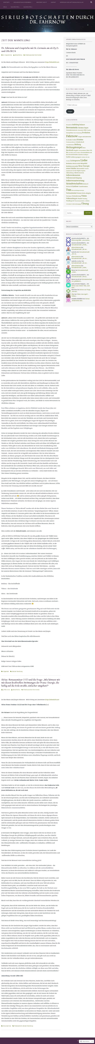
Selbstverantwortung (75, 180)
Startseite (6, 2)
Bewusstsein (71, 127)
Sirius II (85, 184)
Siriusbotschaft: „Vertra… (79, 276)
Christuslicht (80, 130)
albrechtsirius (18, 55)
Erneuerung (79, 132)
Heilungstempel (74, 147)
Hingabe (75, 150)
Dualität (89, 130)
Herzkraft (69, 150)
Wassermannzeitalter (80, 201)
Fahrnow (72, 136)
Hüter (88, 150)
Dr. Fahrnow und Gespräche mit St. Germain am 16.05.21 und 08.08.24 (29, 50)
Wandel (80, 198)
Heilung (77, 144)
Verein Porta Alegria (84, 193)
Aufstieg (75, 124)
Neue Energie (84, 166)
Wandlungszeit (70, 201)
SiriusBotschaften (74, 183)
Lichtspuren (75, 160)
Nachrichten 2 (27, 7)
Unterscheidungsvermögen (78, 190)
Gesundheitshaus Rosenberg (22, 2)
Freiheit (74, 140)
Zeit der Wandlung (17, 671)
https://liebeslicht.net (52, 62)
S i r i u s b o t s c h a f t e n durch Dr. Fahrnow (47, 19)
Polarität (86, 168)
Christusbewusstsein (71, 130)
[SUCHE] (91, 2)
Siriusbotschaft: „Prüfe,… (80, 245)
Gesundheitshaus (70, 144)
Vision (84, 195)
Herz (84, 147)
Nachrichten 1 (15, 7)
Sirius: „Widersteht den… (81, 299)
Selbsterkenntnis (73, 175)
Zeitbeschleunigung (76, 204)
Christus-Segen (83, 128)
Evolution (86, 132)
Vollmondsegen (71, 198)
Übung (85, 203)
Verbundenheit (71, 193)
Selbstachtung (70, 173)
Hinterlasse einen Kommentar (33, 55)
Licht (68, 157)
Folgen (70, 111)
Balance (82, 125)
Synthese (75, 186)
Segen (79, 170)
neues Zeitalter (71, 168)
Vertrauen (69, 196)
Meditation (69, 163)
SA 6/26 (74, 170)
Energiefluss (69, 133)
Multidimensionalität (72, 166)
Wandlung (84, 198)
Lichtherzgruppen (75, 157)
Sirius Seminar (7, 1026)
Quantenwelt (69, 170)
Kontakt (53, 2)
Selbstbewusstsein (79, 173)
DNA (85, 130)
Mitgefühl (84, 163)
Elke (73, 294)
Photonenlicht (18, 1026)
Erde (74, 132)
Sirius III (69, 186)
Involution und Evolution (74, 152)
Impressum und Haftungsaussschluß (71, 2)
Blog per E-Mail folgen (75, 89)
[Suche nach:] (74, 213)
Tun (68, 190)
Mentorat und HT (41, 2)
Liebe (84, 160)
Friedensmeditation (70, 142)
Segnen (83, 170)
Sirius (5, 7)
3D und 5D (69, 125)
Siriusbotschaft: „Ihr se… (79, 249)
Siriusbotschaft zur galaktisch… (82, 280)
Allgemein (6, 671)
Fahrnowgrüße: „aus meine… (81, 240)
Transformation (83, 186)
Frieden (80, 139)
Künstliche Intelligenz (83, 154)
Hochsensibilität (82, 150)
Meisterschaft (76, 163)
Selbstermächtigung (74, 178)
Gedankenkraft (80, 142)
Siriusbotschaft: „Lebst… (79, 267)
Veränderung (76, 196)
